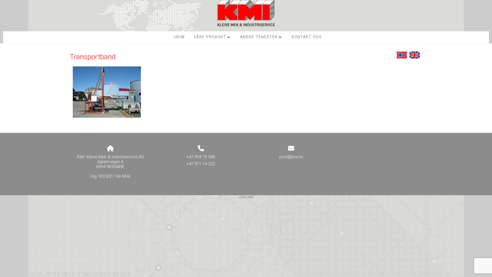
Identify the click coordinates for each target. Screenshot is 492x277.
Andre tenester (261, 38)
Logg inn (246, 197)
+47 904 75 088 (201, 156)
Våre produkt (212, 38)
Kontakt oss (307, 37)
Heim (179, 37)
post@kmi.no (291, 156)
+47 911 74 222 (201, 163)
